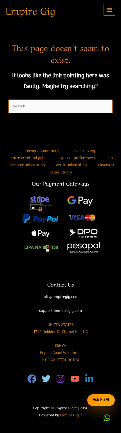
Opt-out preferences (77, 158)
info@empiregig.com (60, 297)
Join (109, 158)
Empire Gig (30, 10)
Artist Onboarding (71, 165)
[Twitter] (46, 379)
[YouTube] (75, 379)
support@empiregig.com (60, 311)
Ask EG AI (101, 400)
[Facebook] (32, 379)
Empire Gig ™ (71, 415)
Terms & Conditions (42, 151)
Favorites (106, 165)
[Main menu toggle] (110, 10)
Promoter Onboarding (26, 165)
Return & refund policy (28, 158)
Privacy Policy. (83, 151)
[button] (106, 417)
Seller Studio (61, 172)
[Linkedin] (89, 379)
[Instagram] (60, 379)
